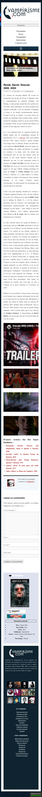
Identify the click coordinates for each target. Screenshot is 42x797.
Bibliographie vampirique (22, 738)
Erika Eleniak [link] (28, 634)
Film (25, 627)
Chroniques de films (22, 714)
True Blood (22, 749)
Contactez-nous (21, 43)
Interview (21, 722)
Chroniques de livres (22, 712)
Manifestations (22, 720)
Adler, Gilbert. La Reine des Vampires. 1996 (21, 471)
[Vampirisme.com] (22, 18)
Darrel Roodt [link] (25, 632)
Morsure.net (22, 745)
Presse (21, 34)
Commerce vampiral (21, 727)
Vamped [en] (21, 751)
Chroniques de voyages (22, 718)
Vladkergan (29, 91)
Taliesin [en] (22, 747)
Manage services (36, 793)
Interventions (21, 40)
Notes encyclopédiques (22, 725)
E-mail (7, 545)
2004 (24, 629)
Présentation (21, 31)
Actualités (22, 731)
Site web (7, 552)
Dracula (22, 138)
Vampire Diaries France (22, 753)
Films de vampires (22, 743)
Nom (6, 537)
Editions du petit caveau (22, 741)
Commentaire (10, 510)
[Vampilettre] (21, 37)
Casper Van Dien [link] (19, 634)
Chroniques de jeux (22, 716)
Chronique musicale (22, 729)
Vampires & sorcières (22, 755)
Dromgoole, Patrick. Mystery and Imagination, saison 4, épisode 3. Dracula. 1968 (22, 448)
